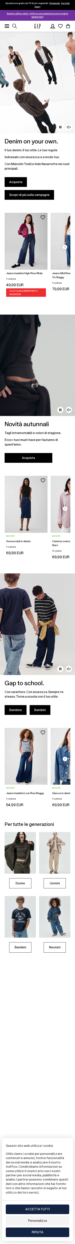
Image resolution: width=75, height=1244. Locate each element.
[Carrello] (68, 26)
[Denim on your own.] (37, 118)
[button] (65, 247)
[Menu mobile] (7, 26)
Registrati (54, 3)
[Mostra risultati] (14, 26)
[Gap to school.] (37, 646)
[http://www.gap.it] (37, 26)
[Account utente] (52, 26)
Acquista (15, 182)
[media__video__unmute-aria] (69, 127)
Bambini (40, 710)
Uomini (55, 883)
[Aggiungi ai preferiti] (43, 217)
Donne (20, 883)
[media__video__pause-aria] (60, 127)
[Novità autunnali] (37, 391)
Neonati (55, 947)
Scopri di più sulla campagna (29, 195)
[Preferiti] (60, 26)
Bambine (15, 710)
